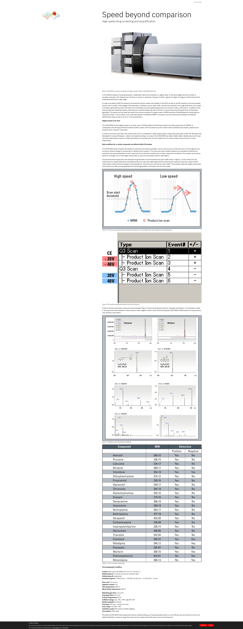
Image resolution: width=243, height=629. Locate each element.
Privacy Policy (65, 627)
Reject (211, 625)
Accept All (203, 625)
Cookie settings (56, 627)
